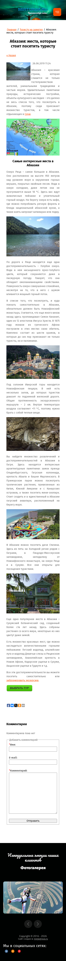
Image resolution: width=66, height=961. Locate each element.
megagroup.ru (41, 939)
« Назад (11, 55)
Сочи (28, 114)
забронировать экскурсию (22, 680)
